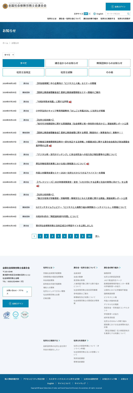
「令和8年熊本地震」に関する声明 (53, 101)
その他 (109, 72)
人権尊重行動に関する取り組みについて (86, 285)
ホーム (5, 43)
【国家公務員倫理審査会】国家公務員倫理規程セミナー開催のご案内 (68, 92)
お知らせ (124, 379)
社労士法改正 (23, 72)
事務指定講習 (79, 361)
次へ (97, 236)
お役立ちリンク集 (109, 379)
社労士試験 (66, 72)
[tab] (23, 63)
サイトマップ (80, 383)
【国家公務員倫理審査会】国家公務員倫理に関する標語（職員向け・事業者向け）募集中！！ (79, 132)
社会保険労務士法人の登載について (86, 353)
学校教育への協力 (111, 314)
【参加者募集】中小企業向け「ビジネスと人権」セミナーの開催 (66, 83)
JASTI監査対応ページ (113, 280)
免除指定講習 (79, 358)
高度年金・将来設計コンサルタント (116, 309)
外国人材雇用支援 (111, 300)
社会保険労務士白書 (51, 294)
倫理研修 (107, 273)
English (100, 13)
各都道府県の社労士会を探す (55, 346)
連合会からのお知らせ (66, 63)
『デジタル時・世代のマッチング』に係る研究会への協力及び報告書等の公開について (76, 154)
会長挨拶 (77, 273)
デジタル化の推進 (111, 304)
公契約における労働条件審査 (116, 290)
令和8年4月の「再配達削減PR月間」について (57, 216)
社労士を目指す (124, 19)
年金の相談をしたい (51, 349)
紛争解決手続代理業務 (52, 284)
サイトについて (64, 383)
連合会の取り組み (90, 19)
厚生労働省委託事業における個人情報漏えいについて (62, 163)
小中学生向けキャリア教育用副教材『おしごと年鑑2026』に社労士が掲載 (70, 110)
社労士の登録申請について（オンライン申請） (86, 347)
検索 (128, 14)
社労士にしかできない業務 (54, 291)
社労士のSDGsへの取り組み (115, 321)
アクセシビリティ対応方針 (34, 379)
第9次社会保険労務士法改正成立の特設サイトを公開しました (64, 225)
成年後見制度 (109, 317)
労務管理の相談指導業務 (53, 276)
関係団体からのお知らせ (109, 63)
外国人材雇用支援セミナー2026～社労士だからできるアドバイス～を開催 (70, 172)
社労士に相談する (108, 19)
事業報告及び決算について (84, 297)
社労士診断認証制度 (112, 276)
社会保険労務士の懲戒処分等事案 (86, 302)
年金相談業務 (48, 280)
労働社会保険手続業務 (52, 273)
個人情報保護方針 (12, 379)
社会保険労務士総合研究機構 (85, 290)
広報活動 (47, 298)
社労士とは (51, 19)
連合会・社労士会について (70, 19)
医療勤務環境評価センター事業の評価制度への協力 (116, 285)
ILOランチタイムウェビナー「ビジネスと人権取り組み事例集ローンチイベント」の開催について (81, 207)
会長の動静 (78, 276)
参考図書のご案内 (81, 293)
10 (89, 236)
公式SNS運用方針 (91, 379)
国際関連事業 (109, 293)
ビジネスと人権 (110, 297)
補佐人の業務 (48, 287)
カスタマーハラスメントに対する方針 (64, 379)
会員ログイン (120, 6)
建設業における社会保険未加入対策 (116, 325)
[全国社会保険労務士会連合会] (24, 6)
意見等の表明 (79, 280)
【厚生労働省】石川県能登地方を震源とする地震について (116, 332)
